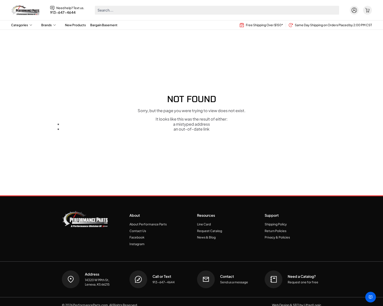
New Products (75, 25)
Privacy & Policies (277, 237)
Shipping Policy (276, 224)
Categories (19, 25)
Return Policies (275, 231)
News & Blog (206, 237)
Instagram (137, 244)
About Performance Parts (148, 224)
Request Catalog (209, 231)
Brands (46, 25)
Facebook (137, 237)
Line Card (204, 224)
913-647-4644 (63, 12)
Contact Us (137, 231)
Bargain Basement (103, 25)
